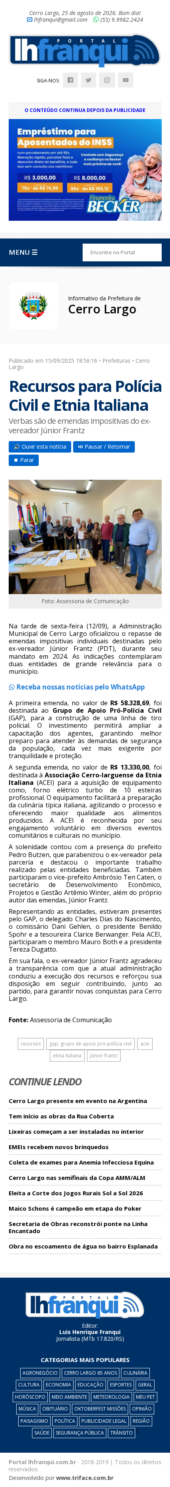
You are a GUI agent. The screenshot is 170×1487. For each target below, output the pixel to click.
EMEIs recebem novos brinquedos (59, 1147)
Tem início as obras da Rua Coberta (61, 1116)
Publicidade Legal (104, 1421)
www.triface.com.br (84, 1477)
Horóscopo (30, 1397)
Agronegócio (40, 1373)
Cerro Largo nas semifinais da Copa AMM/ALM (77, 1177)
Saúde (41, 1432)
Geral (145, 1384)
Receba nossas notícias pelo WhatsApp (80, 686)
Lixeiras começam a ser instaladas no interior (76, 1131)
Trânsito (121, 1432)
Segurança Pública (80, 1432)
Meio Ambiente (69, 1397)
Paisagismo (34, 1421)
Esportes (121, 1384)
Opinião (142, 1408)
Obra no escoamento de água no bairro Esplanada (83, 1246)
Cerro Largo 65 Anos (90, 1373)
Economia (58, 1384)
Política (65, 1421)
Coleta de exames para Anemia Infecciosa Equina (81, 1162)
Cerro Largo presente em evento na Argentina (78, 1101)
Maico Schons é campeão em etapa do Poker (75, 1208)
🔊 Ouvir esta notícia (39, 446)
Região (141, 1421)
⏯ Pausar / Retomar (104, 446)
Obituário (55, 1408)
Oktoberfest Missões (100, 1408)
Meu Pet (145, 1397)
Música (27, 1408)
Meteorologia (111, 1397)
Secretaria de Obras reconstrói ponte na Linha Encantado (78, 1227)
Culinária (135, 1373)
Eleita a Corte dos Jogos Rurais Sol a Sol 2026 (76, 1193)
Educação (90, 1384)
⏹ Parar (23, 460)
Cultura (29, 1384)
